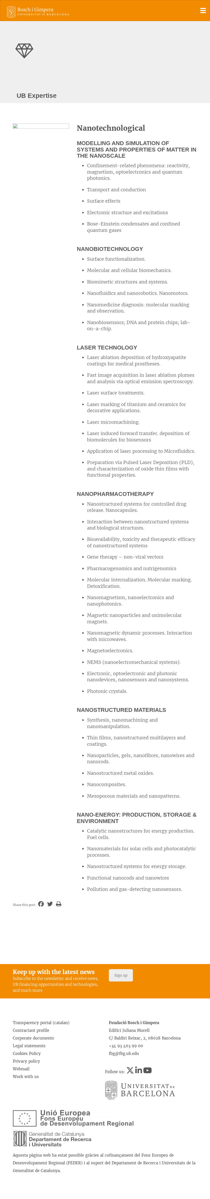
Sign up (121, 975)
